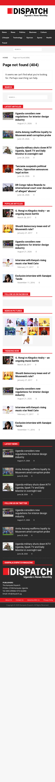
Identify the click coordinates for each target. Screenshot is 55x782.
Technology (17, 37)
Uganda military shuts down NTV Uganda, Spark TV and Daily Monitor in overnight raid (33, 150)
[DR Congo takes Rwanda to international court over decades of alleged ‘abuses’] (8, 187)
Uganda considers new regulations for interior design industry (32, 116)
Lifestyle (5, 37)
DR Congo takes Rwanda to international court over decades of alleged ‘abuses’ (33, 188)
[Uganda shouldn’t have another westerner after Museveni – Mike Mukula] (44, 322)
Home (4, 32)
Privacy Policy (48, 600)
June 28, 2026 (23, 157)
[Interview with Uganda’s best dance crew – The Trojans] (10, 331)
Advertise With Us (33, 600)
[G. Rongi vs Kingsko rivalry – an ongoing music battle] (8, 213)
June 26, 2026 (23, 176)
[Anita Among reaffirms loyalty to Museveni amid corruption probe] (8, 134)
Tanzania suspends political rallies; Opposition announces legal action (31, 169)
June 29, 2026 (23, 139)
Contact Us (19, 600)
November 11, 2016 (26, 282)
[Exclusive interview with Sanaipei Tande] (8, 278)
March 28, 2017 (24, 217)
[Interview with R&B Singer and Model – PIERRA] (27, 340)
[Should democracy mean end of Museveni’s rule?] (8, 229)
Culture (44, 32)
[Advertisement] (29, 22)
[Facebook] (18, 2)
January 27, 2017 (24, 233)
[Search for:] (27, 49)
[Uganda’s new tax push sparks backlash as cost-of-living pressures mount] (21, 322)
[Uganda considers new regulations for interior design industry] (8, 116)
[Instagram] (32, 2)
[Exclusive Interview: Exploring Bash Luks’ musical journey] (33, 322)
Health (49, 37)
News (13, 32)
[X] (23, 2)
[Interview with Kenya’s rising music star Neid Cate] (8, 263)
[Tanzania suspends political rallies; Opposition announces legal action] (8, 169)
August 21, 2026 (24, 123)
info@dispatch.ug (15, 593)
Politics (22, 32)
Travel (4, 43)
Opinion (29, 37)
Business (32, 32)
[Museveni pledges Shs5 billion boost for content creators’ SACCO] (10, 322)
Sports (39, 37)
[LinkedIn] (27, 2)
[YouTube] (37, 2)
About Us (8, 600)
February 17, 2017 (25, 267)
